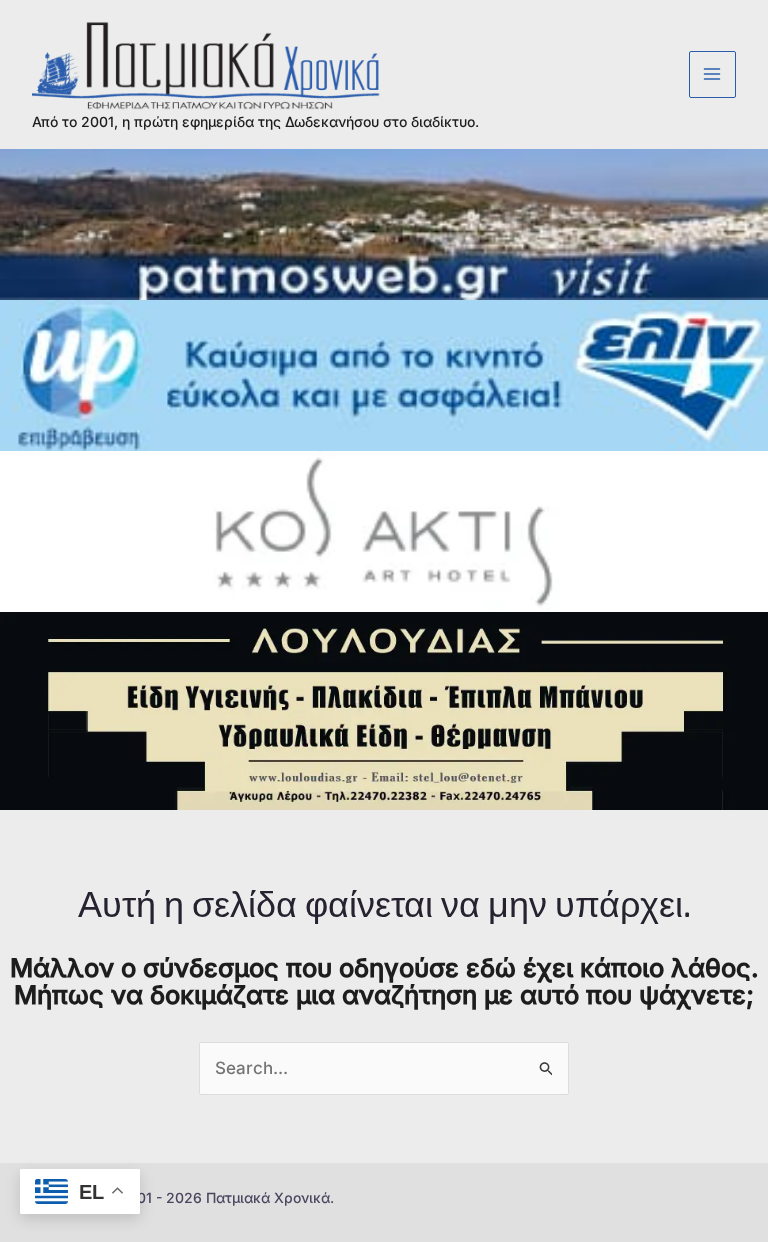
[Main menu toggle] (713, 75)
